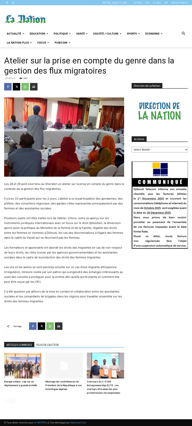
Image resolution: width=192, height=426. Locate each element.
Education (37, 33)
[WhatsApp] (25, 86)
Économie (152, 33)
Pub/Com (61, 42)
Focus (41, 42)
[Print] (34, 86)
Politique (61, 33)
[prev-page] (6, 400)
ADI (166, 2)
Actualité (14, 33)
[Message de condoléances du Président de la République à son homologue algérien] (64, 365)
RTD (147, 2)
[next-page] (12, 400)
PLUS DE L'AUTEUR (48, 344)
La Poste (138, 2)
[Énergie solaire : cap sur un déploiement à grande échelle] (22, 365)
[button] (183, 34)
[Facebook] (7, 2)
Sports (132, 33)
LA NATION (40, 422)
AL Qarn (157, 2)
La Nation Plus (18, 42)
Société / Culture (105, 33)
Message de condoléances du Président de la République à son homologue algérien (63, 385)
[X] (13, 2)
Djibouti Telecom (179, 2)
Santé (80, 33)
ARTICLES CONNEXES (19, 344)
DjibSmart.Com (78, 422)
